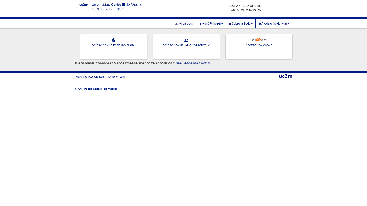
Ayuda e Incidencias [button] (274, 23)
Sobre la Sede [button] (241, 23)
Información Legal (116, 76)
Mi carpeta (185, 23)
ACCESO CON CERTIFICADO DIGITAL (114, 45)
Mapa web (81, 76)
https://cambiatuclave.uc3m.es (193, 62)
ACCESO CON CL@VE (259, 45)
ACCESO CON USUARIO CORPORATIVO (186, 45)
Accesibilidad (96, 76)
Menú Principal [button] (211, 23)
